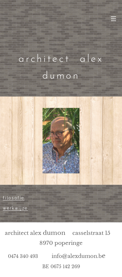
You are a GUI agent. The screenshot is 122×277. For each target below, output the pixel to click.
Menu (113, 18)
